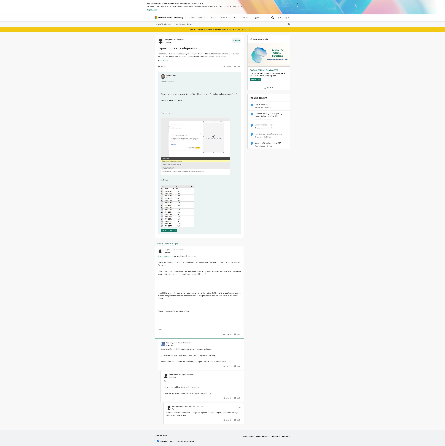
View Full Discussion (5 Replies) (168, 243)
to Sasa (191, 374)
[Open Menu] (288, 24)
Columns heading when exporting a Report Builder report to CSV (269, 114)
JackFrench (268, 137)
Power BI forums (180, 24)
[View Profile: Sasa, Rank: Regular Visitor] (163, 344)
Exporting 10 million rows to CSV (268, 143)
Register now (152, 9)
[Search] (272, 17)
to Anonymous (186, 343)
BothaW (268, 107)
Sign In (287, 18)
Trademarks (286, 436)
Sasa (168, 343)
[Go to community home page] (169, 17)
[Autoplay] (265, 88)
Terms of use (275, 436)
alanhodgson (171, 75)
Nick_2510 (268, 128)
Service (189, 24)
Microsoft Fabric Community (163, 24)
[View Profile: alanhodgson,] (163, 76)
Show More (164, 60)
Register (279, 18)
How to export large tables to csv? (268, 134)
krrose (269, 119)
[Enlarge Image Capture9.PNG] (195, 146)
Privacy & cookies (262, 436)
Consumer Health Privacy (185, 441)
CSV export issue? (262, 104)
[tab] (268, 88)
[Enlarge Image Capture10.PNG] (177, 206)
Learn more (245, 29)
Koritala (269, 146)
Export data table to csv (264, 125)
